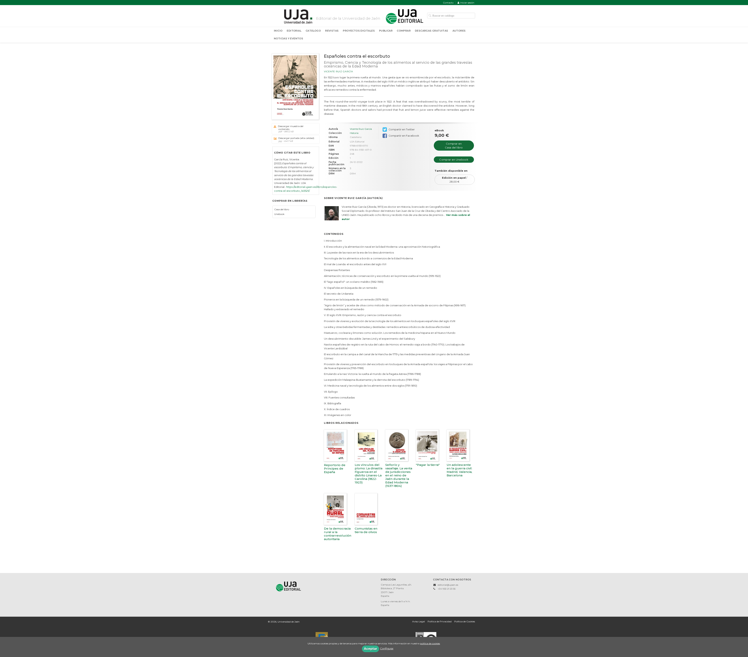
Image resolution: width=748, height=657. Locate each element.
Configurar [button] (386, 648)
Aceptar (370, 649)
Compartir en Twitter (401, 129)
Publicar (386, 30)
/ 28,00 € (454, 179)
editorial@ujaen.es (448, 584)
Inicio (278, 30)
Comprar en (454, 145)
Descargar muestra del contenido (290, 129)
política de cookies (430, 643)
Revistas (332, 30)
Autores (459, 30)
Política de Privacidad (440, 621)
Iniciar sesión (467, 2)
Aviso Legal (418, 621)
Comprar (404, 30)
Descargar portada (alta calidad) (296, 139)
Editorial (294, 30)
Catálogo (313, 30)
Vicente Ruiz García (338, 71)
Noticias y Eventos (288, 38)
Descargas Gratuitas (431, 30)
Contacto (448, 2)
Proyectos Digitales (359, 30)
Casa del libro (281, 209)
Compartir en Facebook (403, 135)
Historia (354, 133)
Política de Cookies (464, 621)
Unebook (279, 214)
